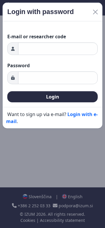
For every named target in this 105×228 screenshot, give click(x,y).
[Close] (95, 12)
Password (18, 65)
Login (52, 97)
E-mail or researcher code (36, 36)
